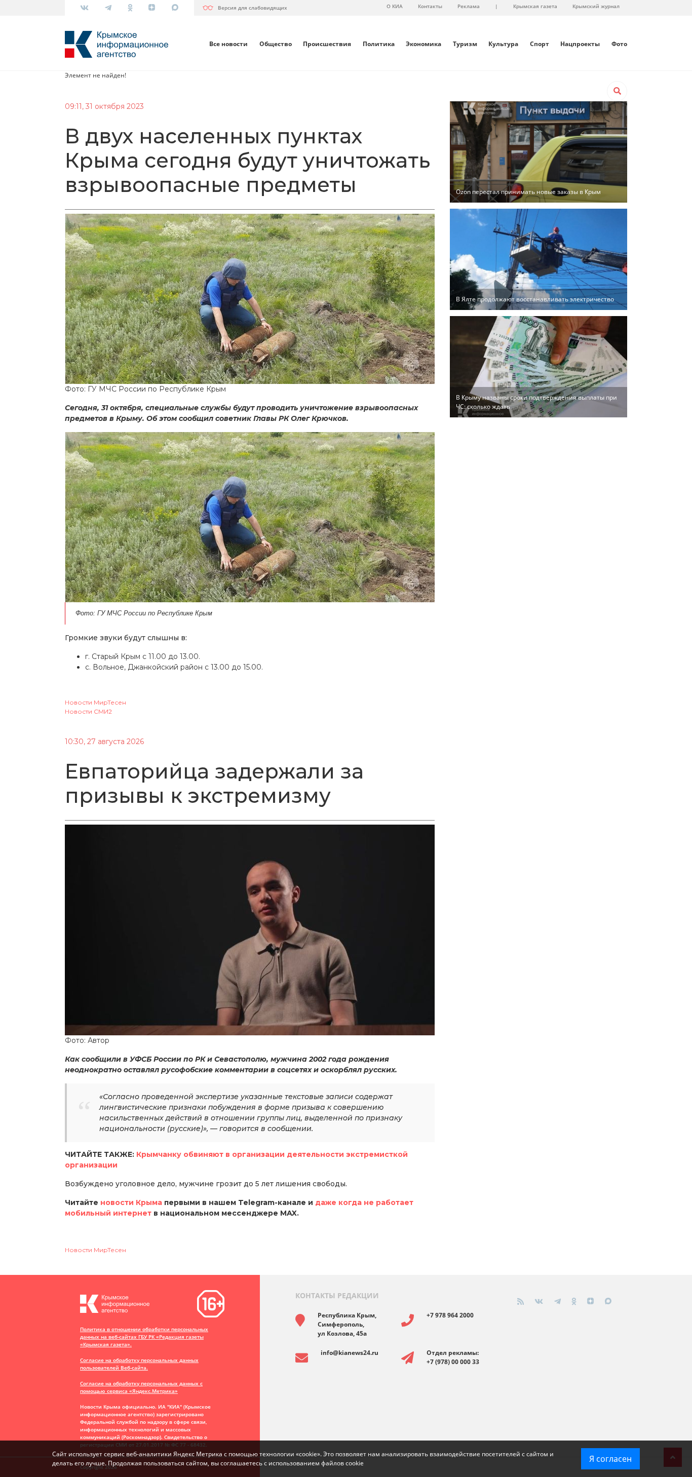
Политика (379, 44)
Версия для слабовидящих (252, 7)
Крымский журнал (596, 6)
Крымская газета (535, 6)
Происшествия (327, 44)
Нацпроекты (580, 44)
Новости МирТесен (95, 702)
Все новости (228, 44)
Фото (619, 44)
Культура (503, 44)
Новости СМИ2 (88, 711)
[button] (617, 91)
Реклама (468, 6)
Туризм (465, 44)
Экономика (423, 44)
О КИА (395, 6)
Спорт (539, 44)
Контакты (430, 6)
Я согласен (610, 1458)
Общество (275, 44)
